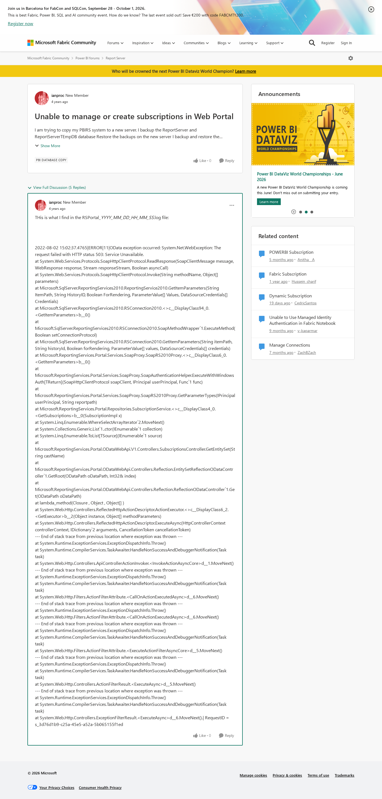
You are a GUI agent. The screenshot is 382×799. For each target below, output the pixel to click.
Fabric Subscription (287, 274)
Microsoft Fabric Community (48, 58)
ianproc (57, 95)
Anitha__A (306, 259)
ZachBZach (307, 352)
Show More (50, 145)
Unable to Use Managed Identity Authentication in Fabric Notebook (302, 320)
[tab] (300, 212)
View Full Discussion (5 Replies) (59, 187)
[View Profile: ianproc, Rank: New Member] (42, 98)
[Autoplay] (293, 212)
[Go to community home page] (61, 43)
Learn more (245, 71)
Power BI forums (88, 58)
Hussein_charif (304, 281)
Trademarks (344, 775)
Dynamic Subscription (290, 296)
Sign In (346, 42)
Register (328, 42)
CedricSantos (305, 303)
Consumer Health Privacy (100, 787)
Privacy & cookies (287, 775)
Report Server (115, 58)
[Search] (312, 42)
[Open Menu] (351, 58)
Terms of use (318, 775)
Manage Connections (289, 345)
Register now (20, 23)
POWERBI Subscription (291, 252)
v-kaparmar (307, 330)
